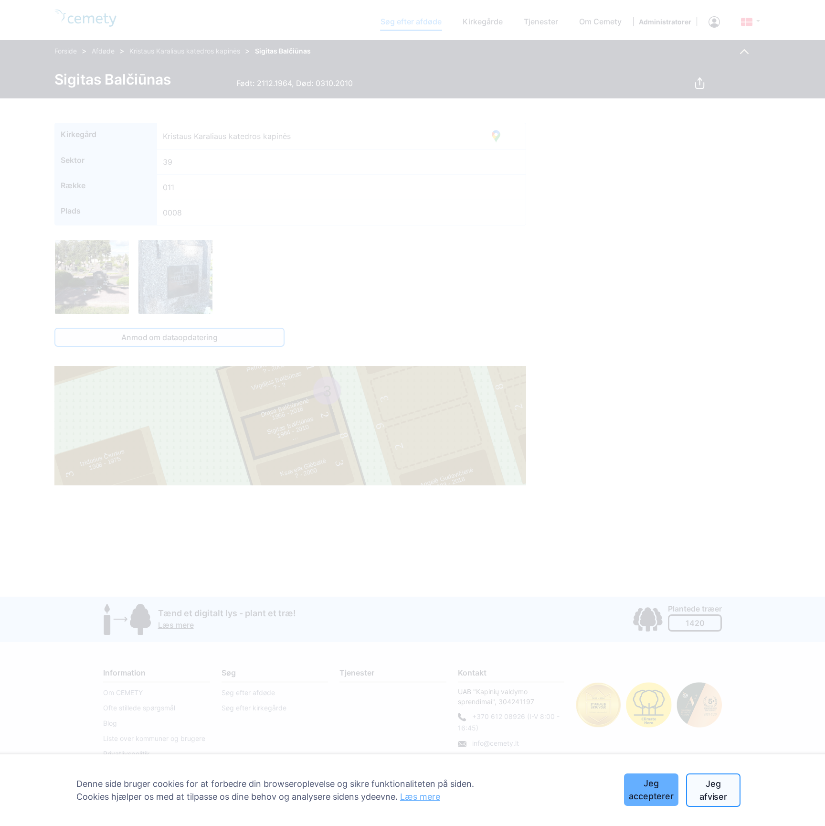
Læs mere (420, 797)
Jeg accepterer (651, 789)
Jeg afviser (713, 790)
